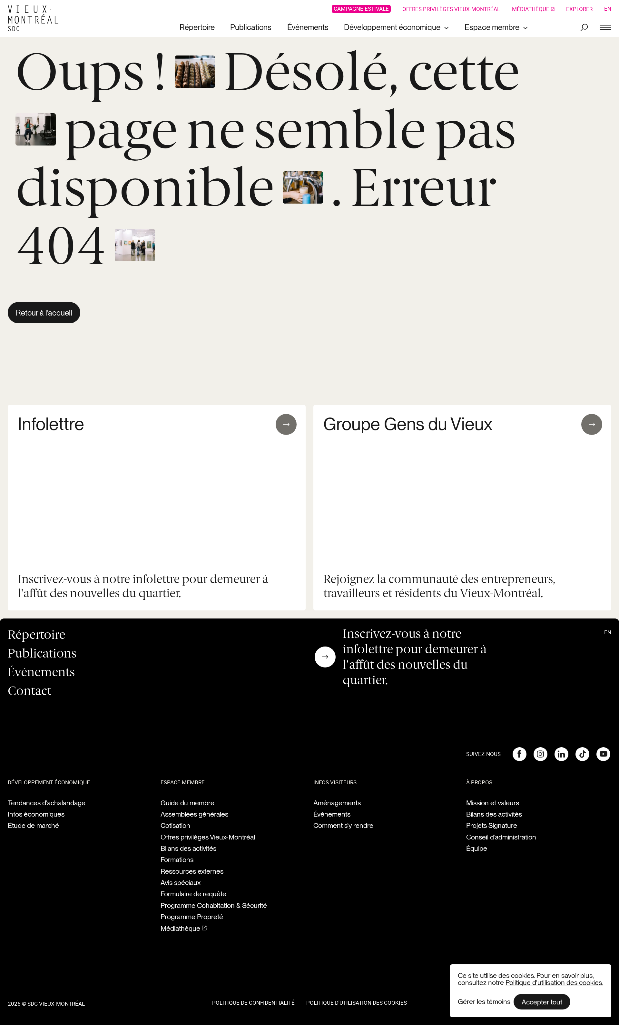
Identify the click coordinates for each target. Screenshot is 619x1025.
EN (607, 9)
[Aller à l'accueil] (36, 18)
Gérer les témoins (484, 1001)
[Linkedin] (561, 754)
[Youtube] (603, 754)
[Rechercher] (584, 27)
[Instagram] (540, 754)
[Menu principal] (605, 27)
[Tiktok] (582, 754)
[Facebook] (519, 754)
